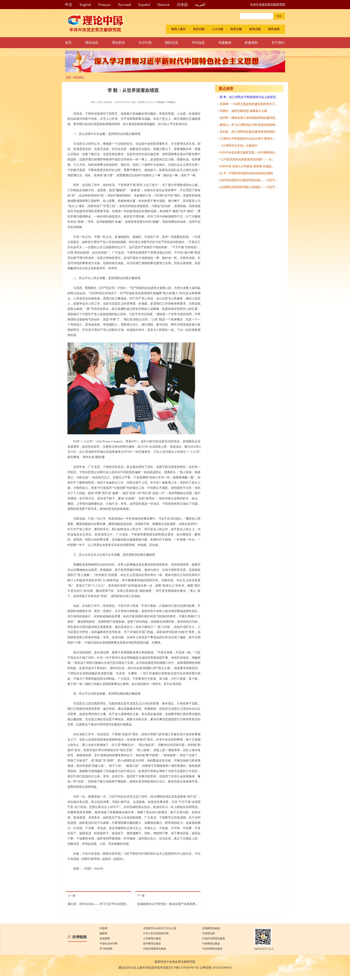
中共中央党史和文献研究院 (267, 4)
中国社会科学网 (108, 943)
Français (104, 5)
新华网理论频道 (152, 943)
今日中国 (144, 42)
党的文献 (199, 29)
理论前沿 (118, 42)
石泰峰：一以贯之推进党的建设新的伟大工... (248, 104)
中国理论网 (208, 933)
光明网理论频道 (211, 928)
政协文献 (255, 29)
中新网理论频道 (211, 943)
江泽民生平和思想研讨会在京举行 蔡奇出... (247, 138)
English (85, 5)
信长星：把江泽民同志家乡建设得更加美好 (247, 131)
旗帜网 (103, 933)
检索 (279, 16)
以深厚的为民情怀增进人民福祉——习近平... (248, 187)
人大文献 (217, 29)
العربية (200, 5)
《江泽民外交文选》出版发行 (239, 145)
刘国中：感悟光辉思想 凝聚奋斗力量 (243, 110)
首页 (68, 42)
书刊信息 (198, 42)
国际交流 (171, 42)
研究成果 (274, 29)
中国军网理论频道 (212, 948)
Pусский (124, 5)
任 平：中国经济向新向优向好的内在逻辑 (246, 173)
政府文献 (236, 29)
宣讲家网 (105, 938)
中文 (68, 5)
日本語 (182, 5)
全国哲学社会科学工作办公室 (159, 928)
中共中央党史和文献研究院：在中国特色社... (248, 152)
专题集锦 (224, 42)
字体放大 (161, 102)
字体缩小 (171, 102)
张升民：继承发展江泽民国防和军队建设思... (248, 117)
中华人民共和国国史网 (156, 933)
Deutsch (164, 5)
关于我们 (278, 42)
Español (144, 5)
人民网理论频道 (152, 938)
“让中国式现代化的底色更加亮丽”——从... (247, 159)
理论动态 (91, 42)
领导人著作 (178, 29)
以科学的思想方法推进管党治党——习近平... (248, 180)
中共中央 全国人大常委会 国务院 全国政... (247, 166)
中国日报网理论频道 (154, 948)
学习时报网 (106, 948)
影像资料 (251, 42)
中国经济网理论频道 (213, 938)
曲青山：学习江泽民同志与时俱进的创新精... (248, 124)
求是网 (103, 928)
